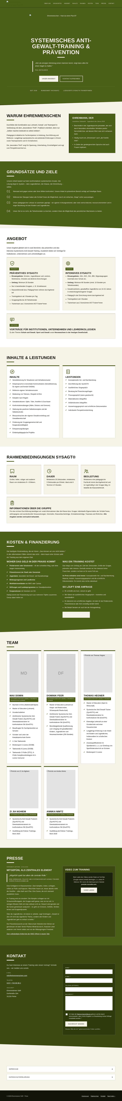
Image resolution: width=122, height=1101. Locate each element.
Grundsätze (57, 3)
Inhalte (75, 3)
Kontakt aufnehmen (71, 78)
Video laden (89, 890)
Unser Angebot (48, 78)
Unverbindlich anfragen (76, 614)
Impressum (13, 1069)
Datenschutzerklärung (84, 1014)
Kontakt (111, 3)
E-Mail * (68, 976)
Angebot (67, 3)
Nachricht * (69, 994)
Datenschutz (95, 1096)
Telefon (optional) (72, 985)
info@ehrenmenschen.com (17, 976)
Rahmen (82, 3)
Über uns (47, 3)
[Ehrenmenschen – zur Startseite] (16, 3)
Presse (103, 3)
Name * (67, 967)
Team (97, 3)
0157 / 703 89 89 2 (14, 983)
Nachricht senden (76, 1024)
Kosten (90, 3)
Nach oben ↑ (111, 1096)
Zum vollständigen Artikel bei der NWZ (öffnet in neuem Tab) (28, 934)
